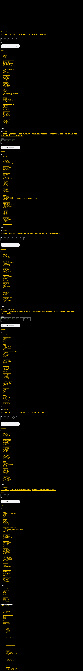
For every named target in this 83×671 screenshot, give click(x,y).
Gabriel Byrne (6, 214)
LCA (4, 58)
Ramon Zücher (6, 156)
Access (4, 345)
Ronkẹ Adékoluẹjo (7, 446)
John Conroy (5, 469)
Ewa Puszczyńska (7, 337)
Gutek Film (5, 384)
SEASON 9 (5, 598)
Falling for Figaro (6, 516)
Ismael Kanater (6, 578)
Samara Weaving (6, 451)
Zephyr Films (6, 465)
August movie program (8, 197)
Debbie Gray (5, 220)
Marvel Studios (6, 166)
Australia (5, 528)
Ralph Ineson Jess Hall (7, 170)
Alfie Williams (6, 275)
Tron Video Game (9, 654)
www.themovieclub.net (8, 63)
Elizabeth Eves (6, 551)
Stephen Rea (5, 470)
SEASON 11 (5, 600)
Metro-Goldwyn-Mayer (8, 100)
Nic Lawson (5, 539)
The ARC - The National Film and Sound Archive (16, 643)
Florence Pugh (6, 367)
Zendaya (5, 362)
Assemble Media (6, 560)
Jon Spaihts (5, 352)
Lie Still (4, 68)
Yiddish (4, 393)
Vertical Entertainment (7, 558)
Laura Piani (5, 302)
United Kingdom (6, 91)
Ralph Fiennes (6, 272)
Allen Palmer (5, 546)
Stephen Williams (6, 458)
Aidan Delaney (6, 199)
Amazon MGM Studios (8, 94)
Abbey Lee (5, 575)
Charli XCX (5, 71)
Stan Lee (5, 184)
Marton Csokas (6, 449)
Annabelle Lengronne (7, 297)
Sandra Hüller (6, 339)
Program (5, 510)
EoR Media (8, 650)
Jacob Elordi (5, 82)
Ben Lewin (5, 548)
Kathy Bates (5, 472)
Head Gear (5, 563)
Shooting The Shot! (10, 637)
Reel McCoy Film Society (11, 660)
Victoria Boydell (6, 73)
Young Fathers (6, 269)
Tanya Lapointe (6, 359)
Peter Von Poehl (6, 290)
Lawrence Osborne (7, 552)
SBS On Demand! (9, 665)
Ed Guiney (5, 456)
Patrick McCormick (7, 360)
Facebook (8, 630)
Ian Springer (5, 188)
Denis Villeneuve (6, 357)
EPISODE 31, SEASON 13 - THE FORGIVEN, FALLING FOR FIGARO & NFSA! (28, 490)
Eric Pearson (5, 190)
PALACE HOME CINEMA (12, 669)
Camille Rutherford (7, 300)
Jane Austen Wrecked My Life (9, 262)
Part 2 (4, 395)
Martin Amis (5, 334)
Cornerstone (5, 210)
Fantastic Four (6, 185)
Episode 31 (5, 160)
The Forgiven (6, 553)
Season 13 (5, 521)
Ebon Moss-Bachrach (7, 178)
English (4, 89)
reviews (4, 618)
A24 (4, 349)
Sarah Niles (5, 175)
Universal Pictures (7, 557)
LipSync (5, 565)
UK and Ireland (6, 203)
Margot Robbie (6, 83)
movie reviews (6, 622)
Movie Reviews (6, 260)
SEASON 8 (5, 597)
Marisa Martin (6, 62)
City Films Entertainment (8, 464)
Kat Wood (5, 186)
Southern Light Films (7, 532)
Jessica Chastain (6, 580)
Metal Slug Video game (8, 601)
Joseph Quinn (6, 177)
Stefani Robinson (6, 457)
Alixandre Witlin (6, 475)
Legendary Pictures (7, 378)
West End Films (6, 536)
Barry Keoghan (6, 112)
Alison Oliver (6, 78)
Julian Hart (5, 102)
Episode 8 (5, 56)
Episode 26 (5, 255)
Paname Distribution (7, 286)
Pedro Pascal (5, 181)
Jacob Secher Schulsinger (8, 104)
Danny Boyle (6, 283)
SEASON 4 (5, 594)
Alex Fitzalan (6, 448)
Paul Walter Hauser (7, 171)
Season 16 (5, 159)
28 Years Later (6, 261)
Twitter (7, 629)
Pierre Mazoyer (6, 292)
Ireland (4, 200)
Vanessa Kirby (6, 180)
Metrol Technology (7, 561)
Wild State (5, 97)
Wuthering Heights (7, 87)
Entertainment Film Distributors (9, 527)
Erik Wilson (5, 105)
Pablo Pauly (5, 299)
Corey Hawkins (6, 109)
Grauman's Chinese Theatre (8, 65)
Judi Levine (5, 545)
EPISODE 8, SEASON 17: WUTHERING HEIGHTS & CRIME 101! (23, 34)
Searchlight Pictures (7, 439)
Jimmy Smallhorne (7, 479)
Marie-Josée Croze (7, 573)
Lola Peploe (5, 293)
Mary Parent (5, 355)
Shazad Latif (5, 79)
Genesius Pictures (6, 205)
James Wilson (6, 335)
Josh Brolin (5, 364)
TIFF (4, 285)
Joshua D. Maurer (6, 477)
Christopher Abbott (7, 570)
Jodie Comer (5, 277)
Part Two (5, 396)
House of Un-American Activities (10, 567)
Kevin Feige (5, 182)
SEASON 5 (5, 595)
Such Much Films (6, 535)
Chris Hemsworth (6, 115)
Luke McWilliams (6, 61)
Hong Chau (5, 80)
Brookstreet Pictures (7, 566)
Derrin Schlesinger (7, 119)
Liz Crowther (6, 295)
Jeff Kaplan (5, 189)
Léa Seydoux (6, 370)
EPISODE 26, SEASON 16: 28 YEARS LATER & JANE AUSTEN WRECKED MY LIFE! (30, 233)
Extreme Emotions (7, 348)
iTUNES (7, 628)
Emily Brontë (6, 86)
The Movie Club (24, 13)
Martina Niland (6, 218)
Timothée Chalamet (7, 361)
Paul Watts (5, 341)
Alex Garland (6, 282)
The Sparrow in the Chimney (9, 193)
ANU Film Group (9, 659)
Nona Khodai (6, 169)
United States (6, 90)
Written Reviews (6, 590)
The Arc (4, 514)
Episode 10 (5, 398)
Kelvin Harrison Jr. (7, 452)
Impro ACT (8, 651)
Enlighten (5, 57)
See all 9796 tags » (7, 623)
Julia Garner (5, 176)
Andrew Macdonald (7, 280)
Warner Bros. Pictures (7, 66)
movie (4, 616)
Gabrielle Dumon (6, 301)
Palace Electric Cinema (10, 645)
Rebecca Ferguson (7, 363)
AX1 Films (5, 209)
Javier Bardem (6, 374)
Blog (7, 632)
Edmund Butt (6, 466)
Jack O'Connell (6, 273)
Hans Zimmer (6, 377)
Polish (4, 392)
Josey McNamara (6, 84)
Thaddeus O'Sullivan (7, 480)
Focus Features (6, 556)
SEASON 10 (6, 599)
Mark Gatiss (5, 174)
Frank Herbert (6, 354)
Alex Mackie (5, 468)
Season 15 (5, 399)
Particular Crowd (6, 534)
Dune (4, 353)
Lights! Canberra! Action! (8, 60)
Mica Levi (5, 342)
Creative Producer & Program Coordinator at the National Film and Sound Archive (20, 198)
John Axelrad (6, 443)
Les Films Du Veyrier (7, 289)
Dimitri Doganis (6, 118)
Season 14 (5, 433)
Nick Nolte (5, 107)
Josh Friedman (6, 191)
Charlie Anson (6, 298)
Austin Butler (6, 366)
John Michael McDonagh (8, 555)
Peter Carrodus (6, 538)
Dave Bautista (6, 368)
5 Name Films (6, 531)
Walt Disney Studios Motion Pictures (10, 164)
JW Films (5, 347)
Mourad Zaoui (6, 574)
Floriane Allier (6, 291)
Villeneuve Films (6, 380)
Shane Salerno (6, 116)
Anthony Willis (6, 72)
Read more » (3, 50)
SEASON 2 (5, 592)
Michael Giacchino (7, 167)
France (4, 284)
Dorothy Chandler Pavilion (8, 163)
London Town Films (7, 206)
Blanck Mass (5, 101)
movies (4, 619)
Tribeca (4, 462)
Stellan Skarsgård (6, 371)
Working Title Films (7, 99)
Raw (4, 95)
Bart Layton (5, 124)
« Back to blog (4, 31)
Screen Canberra (9, 652)
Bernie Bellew (6, 278)
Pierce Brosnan (6, 217)
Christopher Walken (7, 369)
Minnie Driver (6, 447)
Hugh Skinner (6, 541)
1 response (3, 309)
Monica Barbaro (6, 111)
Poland (4, 385)
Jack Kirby (5, 183)
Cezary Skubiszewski (7, 537)
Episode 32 (5, 434)
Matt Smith (5, 579)
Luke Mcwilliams (6, 611)
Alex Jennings (6, 572)
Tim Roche (5, 168)
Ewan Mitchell (6, 76)
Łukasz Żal (5, 340)
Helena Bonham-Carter (8, 215)
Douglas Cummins (7, 219)
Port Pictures (5, 207)
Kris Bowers (5, 442)
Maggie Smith (6, 471)
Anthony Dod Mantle (7, 271)
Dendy (4, 620)
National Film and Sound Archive (10, 513)
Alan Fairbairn (6, 294)
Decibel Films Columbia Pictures (10, 266)
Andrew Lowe (6, 455)
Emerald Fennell (6, 85)
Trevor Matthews (6, 550)
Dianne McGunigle (7, 454)
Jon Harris (5, 270)
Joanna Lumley (6, 543)
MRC (4, 70)
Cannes (4, 386)
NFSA (4, 515)
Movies (4, 258)
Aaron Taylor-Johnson (7, 276)
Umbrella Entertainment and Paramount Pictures (13, 529)
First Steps (5, 195)
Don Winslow (6, 122)
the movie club (6, 612)
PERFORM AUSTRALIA (11, 653)
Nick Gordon (6, 549)
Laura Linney (6, 473)
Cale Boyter (5, 356)
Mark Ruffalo (6, 113)
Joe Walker (5, 376)
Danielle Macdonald (7, 542)
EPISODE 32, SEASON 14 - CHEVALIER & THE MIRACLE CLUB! (24, 412)
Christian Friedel (6, 338)
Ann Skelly (5, 213)
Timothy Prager (6, 478)
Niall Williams (6, 221)
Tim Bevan (5, 121)
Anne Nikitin (5, 211)
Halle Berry (5, 106)
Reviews (5, 519)
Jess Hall (5, 444)
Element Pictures (6, 441)
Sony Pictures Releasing (8, 265)
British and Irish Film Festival (9, 204)
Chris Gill (5, 212)
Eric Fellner (5, 120)
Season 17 (5, 55)
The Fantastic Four (7, 196)
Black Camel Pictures (7, 530)
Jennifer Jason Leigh (7, 108)
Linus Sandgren (6, 75)
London (4, 92)
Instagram (8, 631)
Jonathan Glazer (6, 382)
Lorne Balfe (5, 568)
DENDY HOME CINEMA (11, 668)
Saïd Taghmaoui (6, 571)
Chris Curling (6, 476)
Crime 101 (5, 123)
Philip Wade (5, 544)
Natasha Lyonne (6, 173)
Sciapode (5, 287)
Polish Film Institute (7, 346)
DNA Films (5, 268)
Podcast (4, 517)
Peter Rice (5, 279)
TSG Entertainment (7, 440)
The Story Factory (7, 98)
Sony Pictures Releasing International (10, 93)
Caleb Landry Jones (7, 577)
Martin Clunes (6, 77)
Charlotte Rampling (7, 373)
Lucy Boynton (6, 450)
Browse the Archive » (5, 605)
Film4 (4, 344)
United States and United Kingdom (10, 351)
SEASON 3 (5, 593)
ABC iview (8, 667)
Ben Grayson (6, 114)
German (4, 391)
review (4, 617)
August (4, 512)
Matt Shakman (6, 192)
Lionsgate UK (6, 463)
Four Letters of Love (7, 224)
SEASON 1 (5, 591)
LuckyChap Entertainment (8, 69)
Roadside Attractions (7, 559)
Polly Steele (5, 222)
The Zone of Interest (7, 383)
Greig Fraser (5, 375)
